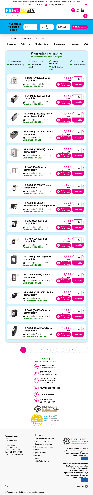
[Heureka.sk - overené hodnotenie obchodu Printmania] (46, 420)
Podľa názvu (25, 44)
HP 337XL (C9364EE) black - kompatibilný (37, 258)
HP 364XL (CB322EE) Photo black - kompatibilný (37, 115)
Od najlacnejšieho (41, 44)
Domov (7, 38)
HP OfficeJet (42, 38)
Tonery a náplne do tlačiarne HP (24, 38)
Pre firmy (36, 455)
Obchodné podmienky (41, 441)
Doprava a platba (39, 452)
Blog (6, 486)
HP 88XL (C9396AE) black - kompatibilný (37, 79)
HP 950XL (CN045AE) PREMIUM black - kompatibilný (39, 204)
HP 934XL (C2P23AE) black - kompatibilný (38, 293)
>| (84, 350)
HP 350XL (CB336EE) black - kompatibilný (38, 186)
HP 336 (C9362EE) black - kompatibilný (36, 222)
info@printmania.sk (16, 454)
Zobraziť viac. (76, 1)
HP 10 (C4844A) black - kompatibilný (35, 168)
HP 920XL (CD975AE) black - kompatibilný (38, 132)
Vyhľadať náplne (79, 27)
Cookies (36, 458)
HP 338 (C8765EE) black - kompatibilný (36, 240)
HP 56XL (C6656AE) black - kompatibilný (37, 311)
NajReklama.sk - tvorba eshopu (31, 492)
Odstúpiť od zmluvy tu (41, 461)
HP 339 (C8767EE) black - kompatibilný (36, 275)
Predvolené (11, 44)
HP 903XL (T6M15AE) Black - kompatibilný (38, 329)
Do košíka (78, 84)
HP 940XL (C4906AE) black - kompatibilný (38, 150)
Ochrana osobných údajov (42, 444)
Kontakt (36, 450)
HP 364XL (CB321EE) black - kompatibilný (38, 97)
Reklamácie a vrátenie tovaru (43, 447)
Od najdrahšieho (59, 44)
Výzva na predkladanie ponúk (43, 438)
